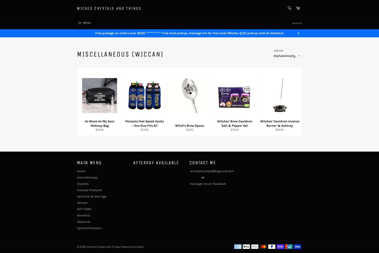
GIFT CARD (84, 209)
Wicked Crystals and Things (109, 8)
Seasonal (83, 222)
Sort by (278, 50)
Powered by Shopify (132, 246)
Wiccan (82, 203)
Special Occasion (89, 228)
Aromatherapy (87, 177)
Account (297, 23)
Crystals (83, 184)
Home (81, 171)
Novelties (83, 215)
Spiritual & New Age (91, 196)
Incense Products (89, 190)
